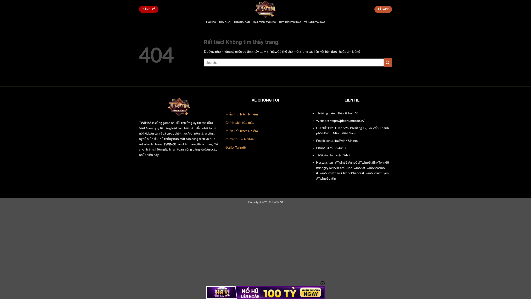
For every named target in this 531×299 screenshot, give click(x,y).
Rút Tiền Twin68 (290, 22)
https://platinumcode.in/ (347, 121)
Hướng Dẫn (242, 22)
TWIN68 (211, 22)
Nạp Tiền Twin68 (264, 22)
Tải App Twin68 (314, 22)
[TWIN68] (265, 9)
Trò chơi (225, 22)
